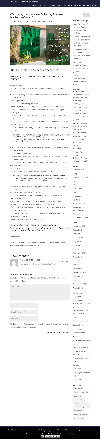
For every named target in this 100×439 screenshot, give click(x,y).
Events (52, 5)
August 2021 (78, 257)
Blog (58, 5)
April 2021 (77, 265)
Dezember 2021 (79, 253)
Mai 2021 (76, 261)
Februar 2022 (78, 249)
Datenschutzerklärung (53, 436)
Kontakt (90, 5)
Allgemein (38, 21)
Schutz (76, 365)
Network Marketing (81, 347)
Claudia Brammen (18, 21)
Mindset (76, 336)
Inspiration (77, 329)
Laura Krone (78, 95)
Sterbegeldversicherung (80, 414)
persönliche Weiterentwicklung (79, 405)
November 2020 (79, 272)
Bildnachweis (78, 170)
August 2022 (78, 241)
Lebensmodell (79, 332)
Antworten (63, 261)
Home (34, 5)
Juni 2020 (76, 280)
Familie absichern (80, 321)
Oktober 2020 (78, 276)
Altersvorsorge (78, 388)
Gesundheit (78, 325)
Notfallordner (77, 396)
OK (42, 436)
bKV (74, 317)
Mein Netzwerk (79, 5)
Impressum (78, 196)
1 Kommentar (47, 21)
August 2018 (78, 288)
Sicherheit (77, 369)
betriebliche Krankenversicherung (81, 303)
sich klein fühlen (78, 410)
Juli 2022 (76, 245)
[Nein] (98, 433)
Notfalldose (85, 392)
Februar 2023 (78, 234)
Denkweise (77, 392)
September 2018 (80, 284)
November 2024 (79, 226)
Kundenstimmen (81, 217)
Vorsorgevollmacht (79, 418)
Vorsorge (77, 379)
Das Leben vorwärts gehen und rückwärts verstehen (79, 142)
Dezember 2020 (79, 268)
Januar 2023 (78, 237)
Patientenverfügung (79, 400)
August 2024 (78, 230)
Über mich (41, 5)
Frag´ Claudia (67, 5)
